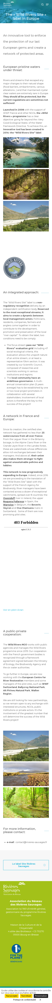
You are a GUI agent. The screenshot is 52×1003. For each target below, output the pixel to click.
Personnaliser (41, 996)
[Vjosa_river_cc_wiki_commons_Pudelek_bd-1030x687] (26, 216)
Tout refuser (26, 996)
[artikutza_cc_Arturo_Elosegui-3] (26, 802)
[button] (47, 4)
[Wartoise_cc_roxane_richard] (26, 184)
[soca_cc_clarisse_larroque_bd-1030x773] (26, 152)
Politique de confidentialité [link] (24, 1000)
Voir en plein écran (13, 610)
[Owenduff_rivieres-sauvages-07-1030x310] (26, 774)
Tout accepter (11, 996)
